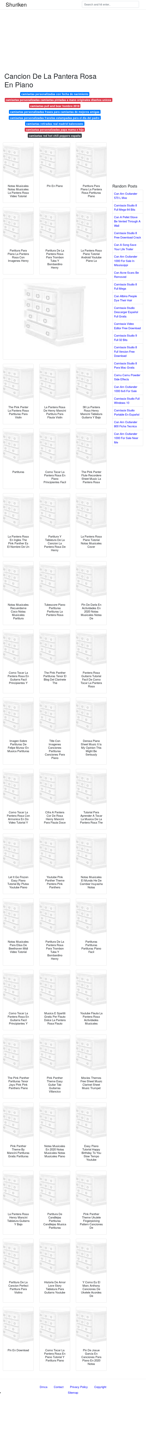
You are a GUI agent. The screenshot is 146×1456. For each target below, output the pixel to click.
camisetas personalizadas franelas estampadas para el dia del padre (55, 118)
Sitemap (73, 1392)
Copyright (100, 1387)
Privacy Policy (79, 1387)
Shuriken (16, 4)
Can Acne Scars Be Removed (126, 274)
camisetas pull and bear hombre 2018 (54, 106)
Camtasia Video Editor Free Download (127, 326)
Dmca (43, 1387)
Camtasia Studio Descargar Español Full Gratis (126, 312)
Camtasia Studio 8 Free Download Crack (127, 235)
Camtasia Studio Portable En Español (126, 412)
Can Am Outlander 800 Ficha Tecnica (125, 424)
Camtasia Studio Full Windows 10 (127, 400)
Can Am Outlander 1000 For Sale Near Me (126, 438)
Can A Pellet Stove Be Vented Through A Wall (127, 221)
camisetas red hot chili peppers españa (55, 136)
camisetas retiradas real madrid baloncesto (54, 124)
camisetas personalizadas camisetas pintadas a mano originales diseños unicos (58, 100)
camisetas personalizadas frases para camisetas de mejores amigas (54, 112)
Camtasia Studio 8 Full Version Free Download (125, 351)
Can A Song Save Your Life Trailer (125, 247)
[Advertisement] (73, 26)
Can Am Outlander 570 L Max (125, 195)
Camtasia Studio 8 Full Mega (125, 286)
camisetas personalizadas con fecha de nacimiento (54, 94)
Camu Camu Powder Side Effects (127, 377)
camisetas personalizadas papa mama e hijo (55, 129)
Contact (58, 1387)
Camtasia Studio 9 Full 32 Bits (125, 337)
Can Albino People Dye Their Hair (125, 298)
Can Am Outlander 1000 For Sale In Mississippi (125, 260)
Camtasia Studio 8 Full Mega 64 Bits (125, 207)
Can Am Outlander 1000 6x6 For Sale (125, 389)
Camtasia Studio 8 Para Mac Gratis (125, 365)
